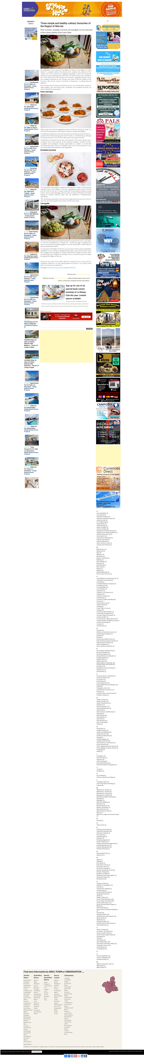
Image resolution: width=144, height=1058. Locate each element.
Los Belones (27, 1004)
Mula (45, 998)
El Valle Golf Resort (57, 991)
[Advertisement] (66, 346)
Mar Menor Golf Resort (28, 1011)
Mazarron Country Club (68, 1012)
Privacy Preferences (36, 1051)
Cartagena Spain (44, 1046)
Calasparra (47, 984)
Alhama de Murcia (36, 984)
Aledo (35, 982)
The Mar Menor (26, 976)
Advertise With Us (139, 1051)
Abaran (56, 982)
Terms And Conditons (114, 1051)
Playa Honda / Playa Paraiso (27, 1018)
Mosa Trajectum (58, 1004)
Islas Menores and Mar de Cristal (27, 987)
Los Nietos (26, 1006)
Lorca (35, 1001)
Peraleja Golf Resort (57, 1009)
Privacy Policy (122, 1051)
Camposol (36, 989)
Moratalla (46, 996)
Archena (56, 985)
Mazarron (36, 1003)
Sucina (56, 1013)
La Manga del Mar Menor (27, 993)
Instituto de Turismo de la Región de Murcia (61, 268)
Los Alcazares (27, 1003)
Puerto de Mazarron (36, 1005)
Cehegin (46, 989)
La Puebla (26, 996)
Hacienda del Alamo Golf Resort (37, 997)
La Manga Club (28, 990)
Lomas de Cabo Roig (68, 1033)
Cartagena (26, 982)
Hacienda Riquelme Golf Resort (58, 995)
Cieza (45, 991)
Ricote (56, 1012)
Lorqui (56, 999)
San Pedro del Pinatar (27, 1028)
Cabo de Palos (27, 980)
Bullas (45, 982)
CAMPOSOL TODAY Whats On (31, 1046)
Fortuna (46, 993)
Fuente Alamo (37, 994)
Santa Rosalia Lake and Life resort (27, 1032)
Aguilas (36, 980)
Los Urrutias (27, 1008)
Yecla (45, 1000)
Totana (35, 1013)
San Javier (26, 1026)
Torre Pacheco (27, 1041)
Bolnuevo (36, 987)
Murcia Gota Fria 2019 (71, 1046)
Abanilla (56, 980)
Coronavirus (51, 1046)
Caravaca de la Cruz (48, 986)
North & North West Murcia (48, 977)
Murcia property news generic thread (87, 1046)
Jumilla (46, 994)
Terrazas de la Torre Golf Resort (27, 1038)
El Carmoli (26, 983)
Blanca (56, 987)
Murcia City (57, 1006)
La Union (26, 1001)
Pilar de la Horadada (26, 1014)
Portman (26, 1020)
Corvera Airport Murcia (60, 1046)
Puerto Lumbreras (37, 1009)
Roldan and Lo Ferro (27, 1023)
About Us (132, 1051)
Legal (127, 1051)
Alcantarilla (57, 983)
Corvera (56, 989)
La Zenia (66, 1030)
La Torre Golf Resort (27, 998)
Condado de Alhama (37, 991)
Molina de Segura (57, 1002)
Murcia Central (56, 976)
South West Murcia (38, 976)
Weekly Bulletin (100, 1046)
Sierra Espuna (37, 1012)
